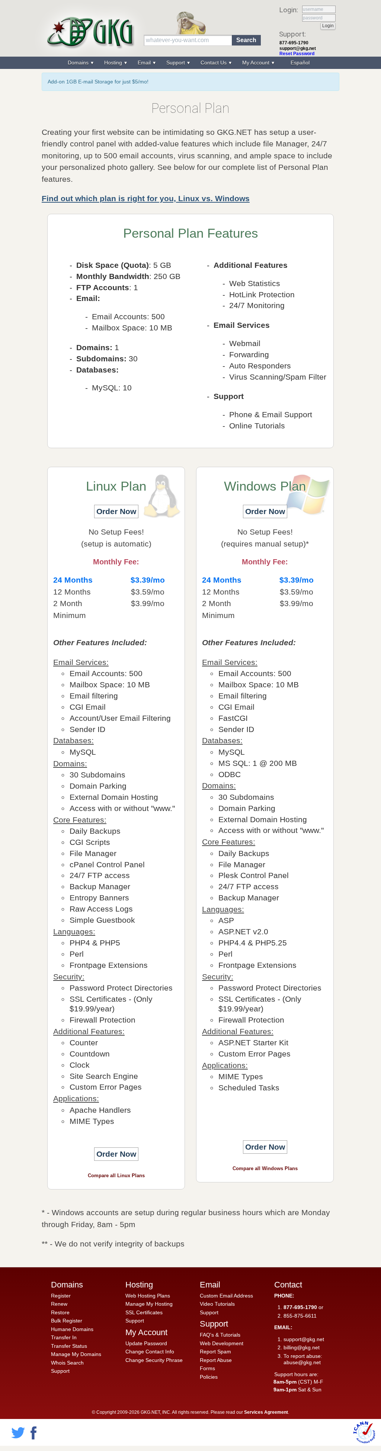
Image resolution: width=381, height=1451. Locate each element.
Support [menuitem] (176, 63)
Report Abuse (216, 1360)
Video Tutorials (217, 1304)
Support (60, 1371)
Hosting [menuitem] (114, 63)
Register (61, 1296)
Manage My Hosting (149, 1304)
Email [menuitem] (145, 63)
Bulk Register (66, 1321)
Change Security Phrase (154, 1360)
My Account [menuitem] (256, 63)
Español (300, 63)
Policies (209, 1377)
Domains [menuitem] (79, 63)
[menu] (190, 63)
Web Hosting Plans (147, 1296)
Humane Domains (72, 1329)
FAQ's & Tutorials (220, 1335)
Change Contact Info (149, 1352)
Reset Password (296, 53)
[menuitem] (299, 62)
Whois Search (67, 1363)
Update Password (146, 1343)
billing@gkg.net (302, 1347)
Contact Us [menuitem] (214, 63)
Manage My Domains (76, 1354)
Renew (59, 1304)
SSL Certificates (144, 1312)
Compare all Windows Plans (265, 1168)
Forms (207, 1368)
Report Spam (215, 1352)
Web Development (221, 1343)
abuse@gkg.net (302, 1362)
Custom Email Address (226, 1296)
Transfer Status (69, 1346)
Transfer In (64, 1337)
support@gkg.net (297, 48)
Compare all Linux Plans (116, 1175)
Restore (60, 1312)
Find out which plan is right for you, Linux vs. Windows (146, 198)
